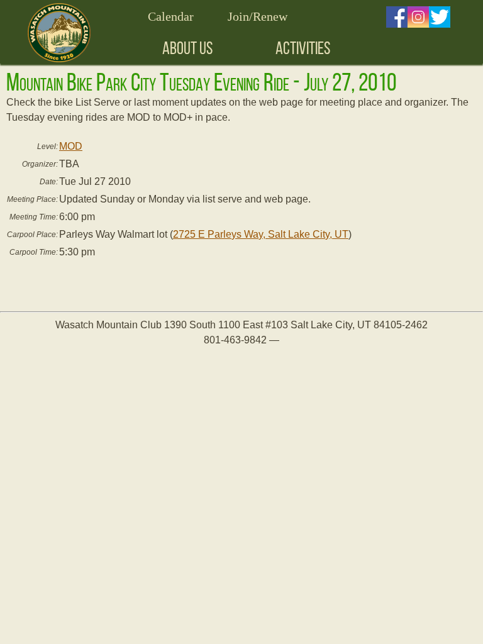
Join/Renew (257, 16)
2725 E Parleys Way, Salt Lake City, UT (260, 234)
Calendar (171, 16)
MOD (70, 146)
